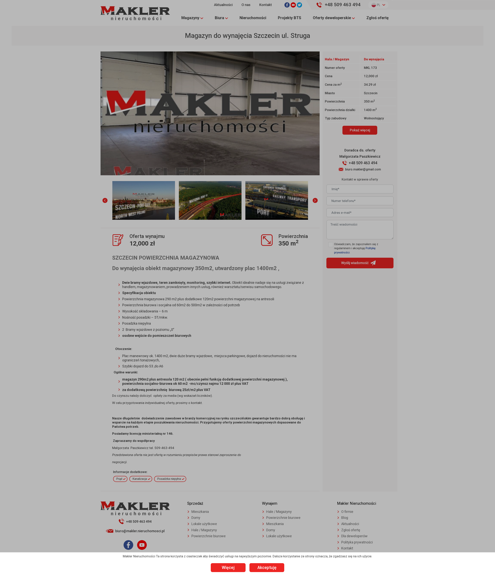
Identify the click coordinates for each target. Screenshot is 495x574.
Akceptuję (267, 567)
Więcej (228, 567)
